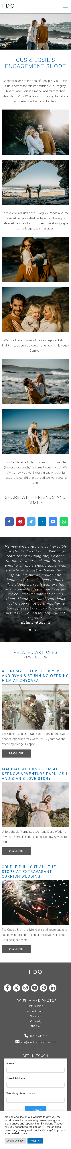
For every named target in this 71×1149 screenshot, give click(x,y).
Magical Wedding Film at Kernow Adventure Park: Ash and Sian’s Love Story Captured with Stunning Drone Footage (35, 778)
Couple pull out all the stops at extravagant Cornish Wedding (29, 872)
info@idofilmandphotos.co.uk (38, 1042)
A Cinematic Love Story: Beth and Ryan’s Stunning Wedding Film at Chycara (35, 676)
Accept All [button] (35, 1140)
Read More (16, 753)
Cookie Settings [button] (15, 1140)
